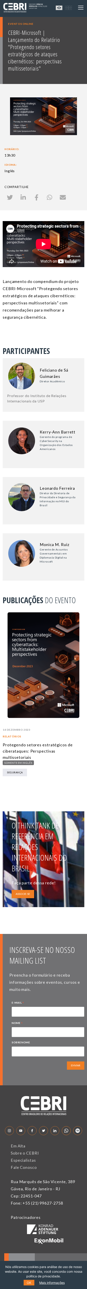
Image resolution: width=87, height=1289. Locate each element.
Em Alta (18, 1145)
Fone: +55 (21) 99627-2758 (37, 1203)
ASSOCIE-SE (23, 894)
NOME (17, 1023)
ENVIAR (75, 1065)
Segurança (15, 772)
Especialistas (23, 1160)
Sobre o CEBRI (25, 1153)
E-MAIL (18, 1003)
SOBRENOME (21, 1042)
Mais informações (52, 1283)
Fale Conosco (24, 1167)
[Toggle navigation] (81, 7)
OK (29, 1283)
